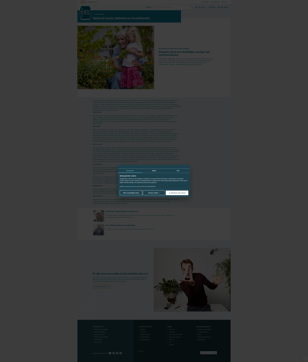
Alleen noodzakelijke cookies (131, 192)
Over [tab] (178, 170)
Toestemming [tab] (130, 170)
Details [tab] (154, 170)
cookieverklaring (128, 186)
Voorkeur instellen (153, 192)
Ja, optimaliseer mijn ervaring (177, 192)
